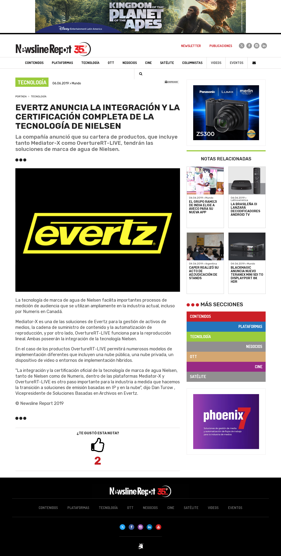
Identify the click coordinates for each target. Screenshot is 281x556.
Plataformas (250, 326)
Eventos (236, 63)
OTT (193, 356)
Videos (216, 63)
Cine (258, 366)
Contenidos (200, 316)
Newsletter (191, 46)
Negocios (254, 346)
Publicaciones (220, 46)
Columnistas (192, 63)
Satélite (198, 376)
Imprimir (173, 82)
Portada (21, 96)
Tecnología (38, 96)
